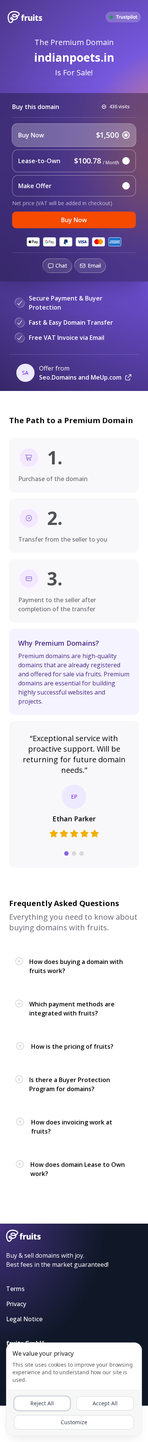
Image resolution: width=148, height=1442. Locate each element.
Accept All (105, 1403)
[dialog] (74, 1389)
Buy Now (74, 220)
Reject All (42, 1403)
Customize (74, 1422)
